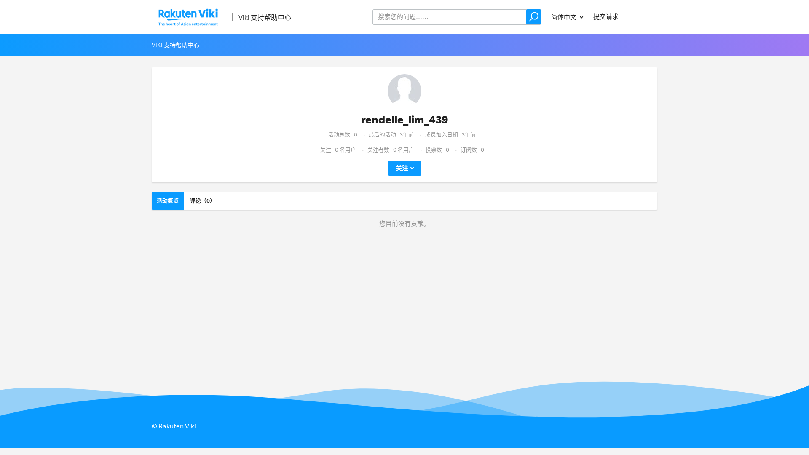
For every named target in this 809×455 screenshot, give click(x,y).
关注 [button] (402, 168)
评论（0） (202, 200)
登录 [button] (643, 17)
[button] (533, 16)
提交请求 (606, 17)
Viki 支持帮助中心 (264, 17)
